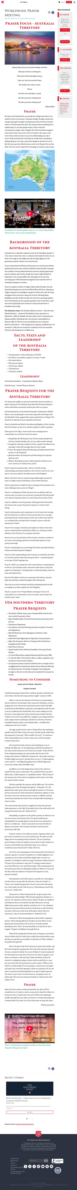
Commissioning (64, 105)
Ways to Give (14, 1161)
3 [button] (32, 1119)
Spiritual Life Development (25, 1124)
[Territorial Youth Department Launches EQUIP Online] (29, 1089)
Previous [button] (5, 1099)
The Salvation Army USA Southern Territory (18, 1172)
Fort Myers (23, 2)
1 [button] (27, 1119)
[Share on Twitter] (49, 12)
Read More (30, 1112)
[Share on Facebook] (52, 12)
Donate (69, 2)
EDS (61, 106)
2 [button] (30, 1119)
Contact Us (14, 1165)
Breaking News (64, 103)
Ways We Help (15, 1158)
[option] (30, 1098)
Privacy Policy (48, 1185)
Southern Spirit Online (64, 107)
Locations (62, 2)
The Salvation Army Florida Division (18, 1168)
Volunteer (64, 59)
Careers (13, 1163)
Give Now (64, 30)
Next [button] (54, 1099)
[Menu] (74, 2)
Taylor (61, 113)
